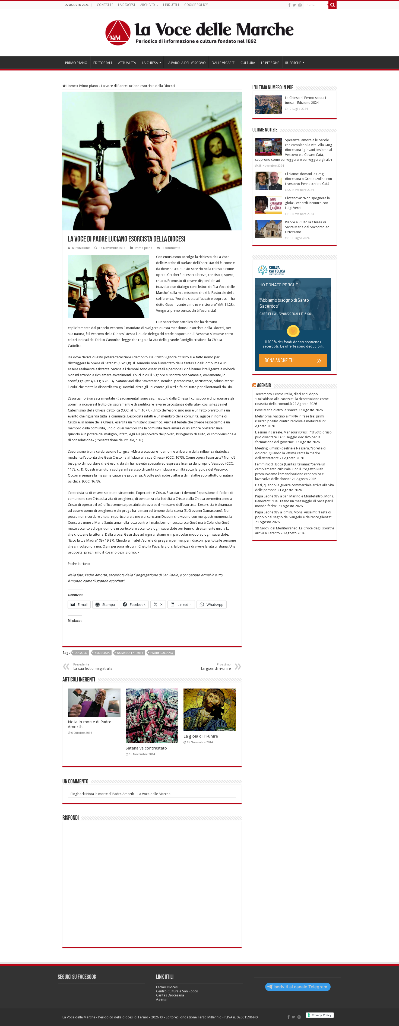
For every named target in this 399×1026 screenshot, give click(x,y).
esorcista (102, 653)
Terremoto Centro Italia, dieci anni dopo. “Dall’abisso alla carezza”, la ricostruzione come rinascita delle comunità (292, 399)
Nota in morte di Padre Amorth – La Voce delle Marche (128, 794)
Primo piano (88, 86)
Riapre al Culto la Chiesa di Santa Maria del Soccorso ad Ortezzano (307, 227)
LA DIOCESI (126, 5)
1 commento (171, 248)
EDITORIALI (102, 63)
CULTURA (247, 63)
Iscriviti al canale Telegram (300, 986)
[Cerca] (332, 5)
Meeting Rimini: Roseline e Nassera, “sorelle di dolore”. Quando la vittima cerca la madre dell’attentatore (290, 453)
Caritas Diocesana (170, 995)
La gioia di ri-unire (216, 667)
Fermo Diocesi (167, 987)
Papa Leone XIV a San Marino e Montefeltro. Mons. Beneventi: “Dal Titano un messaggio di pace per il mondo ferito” (294, 501)
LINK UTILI (171, 5)
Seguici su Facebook (77, 977)
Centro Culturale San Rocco (177, 991)
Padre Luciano (161, 653)
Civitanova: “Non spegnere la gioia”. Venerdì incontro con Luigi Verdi (307, 203)
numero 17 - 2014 (130, 653)
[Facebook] (289, 5)
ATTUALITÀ (127, 63)
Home (71, 86)
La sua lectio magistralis (92, 667)
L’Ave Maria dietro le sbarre (276, 410)
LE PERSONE (270, 63)
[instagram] (300, 5)
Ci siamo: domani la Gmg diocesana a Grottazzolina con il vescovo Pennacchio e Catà (308, 179)
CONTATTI (105, 5)
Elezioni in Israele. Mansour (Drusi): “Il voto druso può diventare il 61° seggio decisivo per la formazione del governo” (293, 437)
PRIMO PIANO (76, 63)
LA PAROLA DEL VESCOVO (186, 63)
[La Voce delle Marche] (199, 32)
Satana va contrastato (146, 748)
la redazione (81, 248)
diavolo (81, 653)
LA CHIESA (150, 63)
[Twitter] (294, 5)
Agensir (264, 385)
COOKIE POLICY (196, 5)
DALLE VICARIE (223, 63)
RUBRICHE (293, 63)
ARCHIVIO (147, 5)
